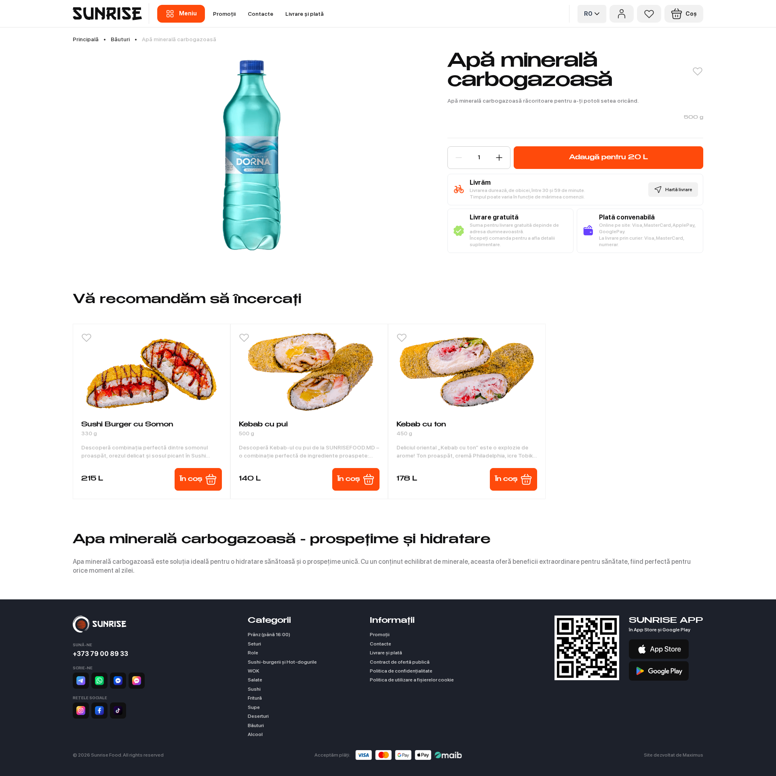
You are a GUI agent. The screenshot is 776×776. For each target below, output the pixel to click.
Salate (255, 680)
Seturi (254, 644)
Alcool (255, 734)
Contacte (260, 14)
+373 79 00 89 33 (100, 654)
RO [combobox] (588, 14)
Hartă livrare (678, 189)
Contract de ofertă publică (400, 662)
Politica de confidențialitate (401, 671)
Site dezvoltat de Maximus (673, 755)
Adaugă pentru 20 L (608, 157)
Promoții (224, 14)
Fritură (255, 698)
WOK (253, 671)
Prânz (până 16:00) (269, 634)
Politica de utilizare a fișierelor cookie (412, 680)
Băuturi (256, 725)
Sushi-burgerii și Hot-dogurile (282, 662)
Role (253, 653)
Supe (254, 707)
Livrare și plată (304, 14)
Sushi (254, 689)
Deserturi (258, 716)
